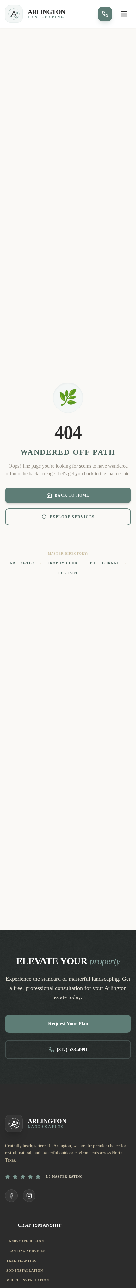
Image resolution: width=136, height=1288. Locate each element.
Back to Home (72, 495)
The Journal (105, 563)
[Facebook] (11, 1195)
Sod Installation (24, 1270)
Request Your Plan (68, 1023)
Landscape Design (25, 1241)
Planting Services (26, 1251)
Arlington (22, 563)
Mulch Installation (27, 1280)
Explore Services (72, 517)
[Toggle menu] (124, 14)
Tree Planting (21, 1260)
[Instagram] (29, 1195)
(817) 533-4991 (72, 1049)
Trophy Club (62, 563)
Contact (68, 573)
